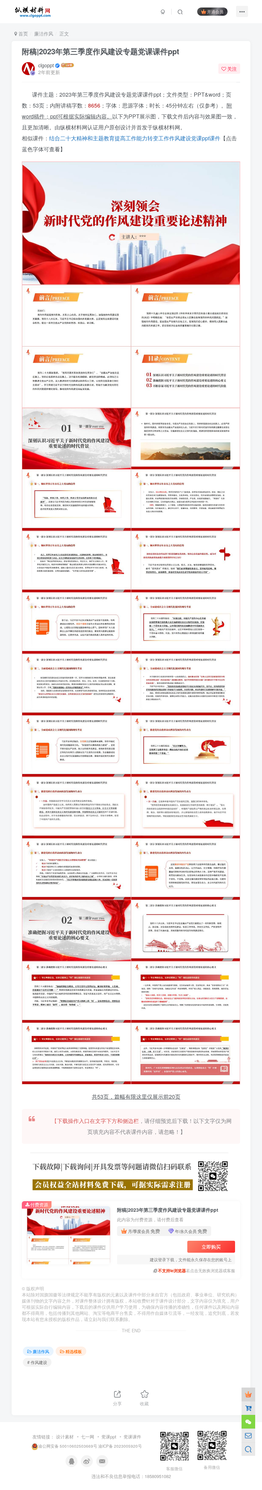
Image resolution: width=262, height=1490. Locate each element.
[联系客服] (248, 1422)
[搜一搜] (248, 1449)
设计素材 (65, 1436)
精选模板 (74, 1351)
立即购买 (211, 1246)
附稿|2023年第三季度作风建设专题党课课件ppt (100, 51)
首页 (22, 33)
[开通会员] (248, 1394)
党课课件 (132, 1436)
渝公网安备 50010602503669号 (67, 1446)
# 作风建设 (37, 1362)
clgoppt (46, 65)
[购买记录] (248, 1408)
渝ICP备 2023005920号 (120, 1446)
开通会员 (215, 11)
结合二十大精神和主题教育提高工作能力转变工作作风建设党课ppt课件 (134, 138)
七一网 (87, 1436)
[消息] (248, 1435)
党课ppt (108, 1436)
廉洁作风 (43, 33)
